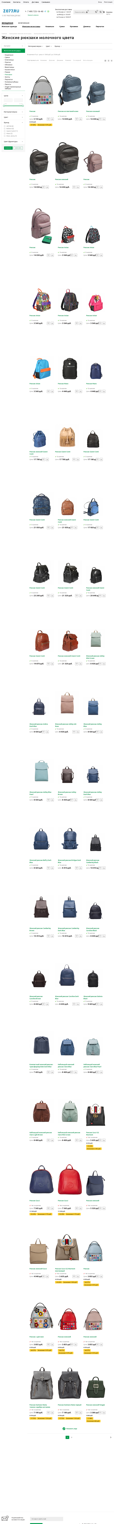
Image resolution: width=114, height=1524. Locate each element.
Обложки (8, 65)
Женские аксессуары (31, 26)
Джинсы (87, 26)
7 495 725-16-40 (35, 11)
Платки (8, 62)
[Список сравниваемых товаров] (87, 13)
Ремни (7, 72)
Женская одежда (9, 26)
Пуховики (74, 26)
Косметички (10, 70)
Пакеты (8, 84)
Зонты (7, 77)
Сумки (62, 26)
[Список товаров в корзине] (108, 14)
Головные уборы (11, 82)
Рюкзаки (8, 74)
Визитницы (9, 67)
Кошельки (50, 26)
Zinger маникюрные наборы (13, 87)
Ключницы (9, 60)
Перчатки (100, 26)
